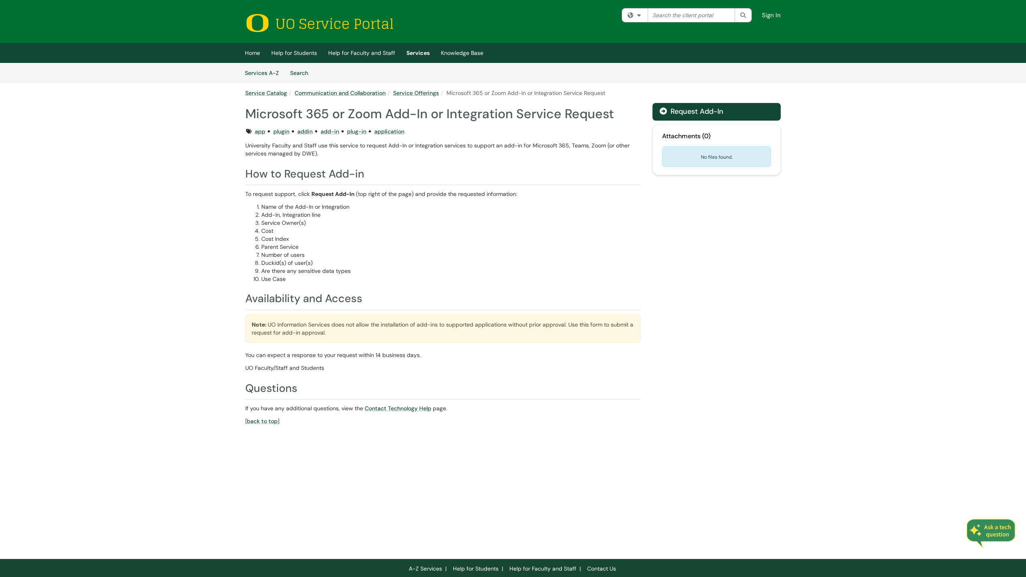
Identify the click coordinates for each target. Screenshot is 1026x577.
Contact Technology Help (398, 408)
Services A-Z (262, 73)
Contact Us (601, 568)
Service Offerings (416, 93)
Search (302, 73)
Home (252, 52)
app (260, 131)
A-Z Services (425, 568)
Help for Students (294, 52)
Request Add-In (696, 111)
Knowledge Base (462, 52)
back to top (262, 421)
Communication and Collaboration (340, 93)
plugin (281, 131)
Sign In (771, 15)
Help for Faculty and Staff (361, 52)
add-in (330, 131)
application (389, 131)
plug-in (356, 131)
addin (305, 131)
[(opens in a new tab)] (319, 23)
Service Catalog (266, 93)
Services (418, 52)
